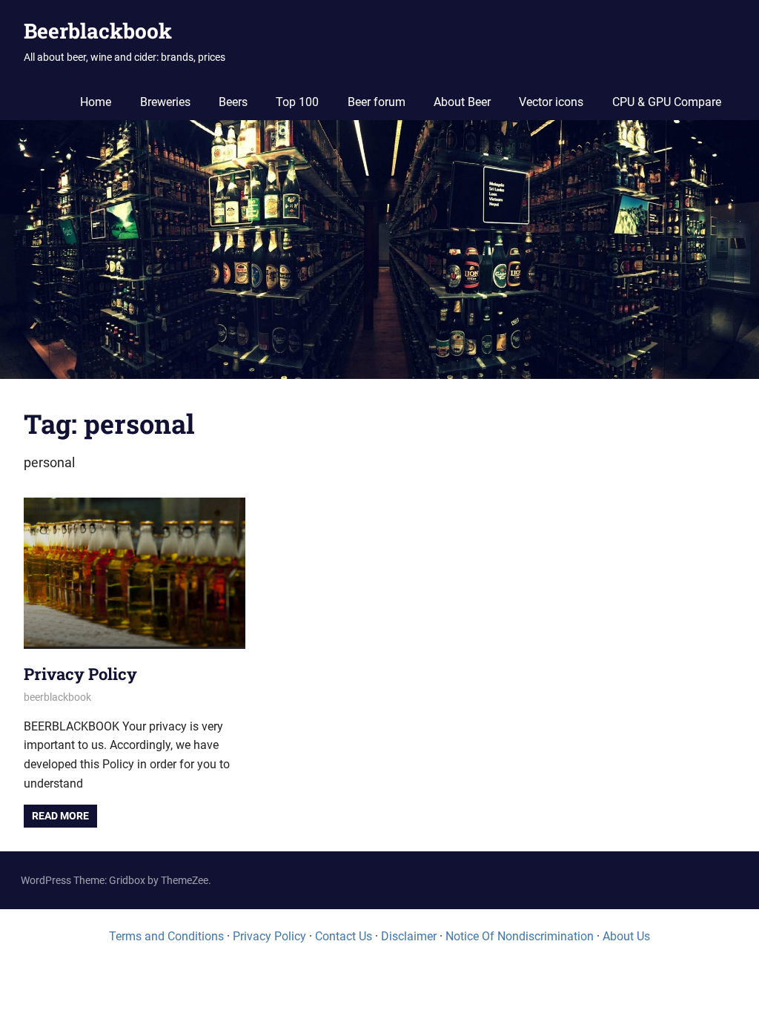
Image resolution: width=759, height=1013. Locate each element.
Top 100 (297, 102)
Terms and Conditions (166, 936)
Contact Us (343, 936)
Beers (233, 102)
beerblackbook (57, 697)
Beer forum (376, 102)
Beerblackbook (98, 30)
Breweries (165, 102)
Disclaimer (409, 936)
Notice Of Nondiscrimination (519, 936)
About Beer (462, 102)
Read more (60, 816)
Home (95, 102)
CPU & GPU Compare (666, 102)
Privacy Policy (80, 673)
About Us (626, 936)
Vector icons (551, 102)
